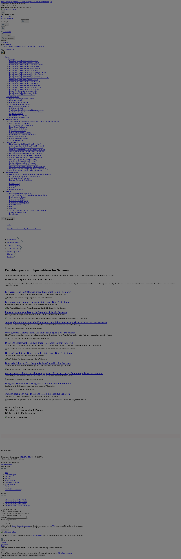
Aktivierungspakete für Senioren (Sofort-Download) (26, 146)
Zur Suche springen (25, 2)
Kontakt (7, 478)
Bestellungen (41, 46)
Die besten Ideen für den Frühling (16, 500)
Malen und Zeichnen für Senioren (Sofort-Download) (27, 167)
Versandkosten (10, 484)
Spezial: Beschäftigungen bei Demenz (21, 99)
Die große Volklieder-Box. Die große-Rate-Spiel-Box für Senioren (38, 353)
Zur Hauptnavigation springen (42, 2)
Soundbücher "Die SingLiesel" (19, 117)
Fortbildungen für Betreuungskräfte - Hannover (25, 68)
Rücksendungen (10, 475)
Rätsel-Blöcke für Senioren (18, 127)
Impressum (8, 488)
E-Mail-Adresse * (7, 513)
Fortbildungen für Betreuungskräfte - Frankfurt (24, 76)
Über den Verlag (14, 184)
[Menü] (3, 12)
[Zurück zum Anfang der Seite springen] (3, 550)
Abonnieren (5, 530)
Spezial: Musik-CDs (16, 140)
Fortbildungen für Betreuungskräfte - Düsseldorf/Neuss (27, 72)
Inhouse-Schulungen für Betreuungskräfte (23, 91)
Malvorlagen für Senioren (17, 136)
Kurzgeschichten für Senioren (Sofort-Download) (25, 155)
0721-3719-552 (25, 457)
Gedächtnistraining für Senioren (19, 178)
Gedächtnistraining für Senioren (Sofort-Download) (26, 148)
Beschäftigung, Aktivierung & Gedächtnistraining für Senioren (30, 174)
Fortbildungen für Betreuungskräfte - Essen (23, 70)
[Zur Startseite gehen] (8, 9)
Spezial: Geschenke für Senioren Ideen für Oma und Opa (28, 195)
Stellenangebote (14, 186)
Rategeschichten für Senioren (19, 106)
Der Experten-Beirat (16, 189)
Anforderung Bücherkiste (17, 212)
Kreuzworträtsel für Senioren (18, 138)
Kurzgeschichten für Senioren (19, 102)
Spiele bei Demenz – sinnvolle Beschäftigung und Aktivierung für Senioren (34, 121)
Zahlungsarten (32, 46)
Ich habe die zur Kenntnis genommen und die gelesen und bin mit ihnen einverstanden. (43, 526)
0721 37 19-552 (6, 16)
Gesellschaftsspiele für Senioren (19, 123)
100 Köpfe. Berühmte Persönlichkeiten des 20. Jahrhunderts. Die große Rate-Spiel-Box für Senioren (56, 322)
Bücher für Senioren (14, 242)
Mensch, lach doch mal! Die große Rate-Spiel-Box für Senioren (37, 393)
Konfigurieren (23, 555)
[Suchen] (23, 21)
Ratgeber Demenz (13, 251)
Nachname (4, 519)
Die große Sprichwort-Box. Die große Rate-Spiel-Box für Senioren (39, 342)
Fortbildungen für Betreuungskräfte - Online (23, 61)
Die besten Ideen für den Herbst (15, 504)
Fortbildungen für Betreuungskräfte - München (24, 85)
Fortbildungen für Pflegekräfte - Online (22, 95)
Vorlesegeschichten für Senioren (19, 104)
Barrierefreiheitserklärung (13, 490)
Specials (10, 257)
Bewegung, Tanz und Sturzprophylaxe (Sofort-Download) (28, 169)
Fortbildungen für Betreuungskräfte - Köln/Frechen (26, 74)
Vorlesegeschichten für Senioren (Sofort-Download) (26, 151)
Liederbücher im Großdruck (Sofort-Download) (25, 144)
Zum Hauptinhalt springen (10, 2)
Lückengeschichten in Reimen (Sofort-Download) (25, 153)
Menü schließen (9, 38)
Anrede (3, 515)
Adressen (23, 46)
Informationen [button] (5, 466)
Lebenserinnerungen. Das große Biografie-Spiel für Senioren (36, 312)
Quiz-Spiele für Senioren (17, 131)
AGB (7, 486)
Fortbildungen (12, 239)
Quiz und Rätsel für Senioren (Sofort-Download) (25, 157)
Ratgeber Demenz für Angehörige (20, 180)
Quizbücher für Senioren (17, 108)
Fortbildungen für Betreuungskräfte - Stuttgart (24, 83)
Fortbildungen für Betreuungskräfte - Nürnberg (24, 89)
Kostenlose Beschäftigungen (18, 201)
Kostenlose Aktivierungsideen (19, 203)
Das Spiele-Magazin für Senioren (20, 193)
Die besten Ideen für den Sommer (16, 502)
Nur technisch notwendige (9, 555)
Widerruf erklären (6, 464)
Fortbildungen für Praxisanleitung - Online (23, 93)
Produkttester (13, 214)
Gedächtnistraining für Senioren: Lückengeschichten (26, 110)
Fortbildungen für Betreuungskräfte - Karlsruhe (24, 81)
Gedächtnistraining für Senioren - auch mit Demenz (26, 112)
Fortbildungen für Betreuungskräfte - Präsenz (24, 63)
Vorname (4, 517)
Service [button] (3, 493)
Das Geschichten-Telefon (17, 197)
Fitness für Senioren (15, 100)
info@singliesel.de (7, 18)
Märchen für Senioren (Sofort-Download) (23, 159)
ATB (6, 473)
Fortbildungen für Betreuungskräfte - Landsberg (25, 87)
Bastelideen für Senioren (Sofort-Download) (24, 165)
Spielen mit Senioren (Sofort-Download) (22, 163)
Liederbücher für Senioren (18, 116)
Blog (10, 206)
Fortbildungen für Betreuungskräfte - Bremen (24, 66)
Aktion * (4, 511)
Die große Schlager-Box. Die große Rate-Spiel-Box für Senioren (38, 363)
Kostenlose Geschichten (17, 199)
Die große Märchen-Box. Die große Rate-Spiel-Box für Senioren (38, 383)
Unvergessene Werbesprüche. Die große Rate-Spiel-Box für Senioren (40, 332)
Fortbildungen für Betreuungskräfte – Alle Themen (26, 64)
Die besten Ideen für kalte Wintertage (17, 505)
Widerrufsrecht (10, 480)
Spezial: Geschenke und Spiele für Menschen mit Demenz (28, 210)
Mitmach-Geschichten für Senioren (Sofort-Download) (27, 150)
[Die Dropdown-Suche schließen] (27, 21)
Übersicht (4, 46)
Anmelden (4, 42)
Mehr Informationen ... (65, 553)
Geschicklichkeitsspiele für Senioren (21, 125)
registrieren (8, 44)
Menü (6, 25)
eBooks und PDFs (13, 248)
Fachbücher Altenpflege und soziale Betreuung (24, 176)
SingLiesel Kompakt (16, 114)
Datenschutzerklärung (12, 482)
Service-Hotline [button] (6, 450)
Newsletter (12, 208)
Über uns (10, 254)
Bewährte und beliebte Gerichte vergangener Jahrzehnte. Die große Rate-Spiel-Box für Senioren (54, 373)
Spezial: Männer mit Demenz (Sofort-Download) (25, 170)
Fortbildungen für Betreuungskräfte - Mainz (23, 80)
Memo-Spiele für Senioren (18, 129)
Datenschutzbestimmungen (21, 526)
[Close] (2, 557)
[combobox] (10, 22)
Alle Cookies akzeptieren (37, 555)
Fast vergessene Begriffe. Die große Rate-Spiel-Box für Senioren (38, 291)
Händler (12, 187)
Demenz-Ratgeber (15, 204)
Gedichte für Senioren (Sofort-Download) (23, 161)
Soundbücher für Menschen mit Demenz (22, 134)
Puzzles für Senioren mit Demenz (20, 133)
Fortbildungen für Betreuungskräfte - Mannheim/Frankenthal (29, 78)
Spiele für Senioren (13, 245)
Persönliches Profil (14, 46)
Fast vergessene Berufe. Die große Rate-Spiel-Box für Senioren (37, 302)
